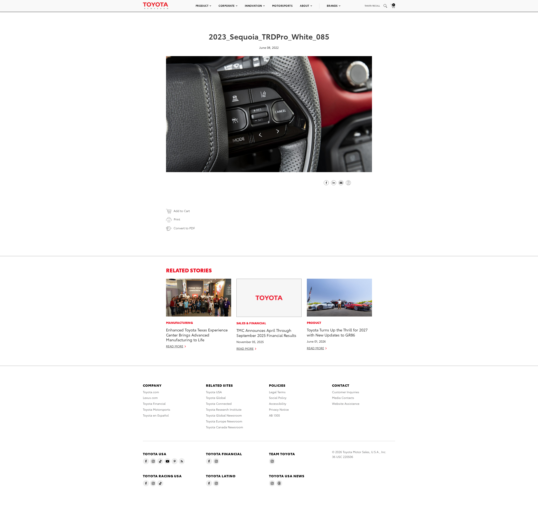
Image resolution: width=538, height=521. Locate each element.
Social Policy (277, 398)
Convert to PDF (184, 228)
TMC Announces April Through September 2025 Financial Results (266, 332)
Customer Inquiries (345, 392)
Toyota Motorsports (156, 409)
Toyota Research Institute (223, 409)
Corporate (227, 5)
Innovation (253, 5)
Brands (332, 5)
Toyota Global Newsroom (224, 415)
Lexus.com (150, 398)
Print (177, 219)
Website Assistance (345, 403)
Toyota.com (151, 392)
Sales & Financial (251, 323)
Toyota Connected (219, 403)
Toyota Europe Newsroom (224, 421)
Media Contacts (343, 398)
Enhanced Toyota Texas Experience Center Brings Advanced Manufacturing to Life (197, 334)
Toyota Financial (154, 403)
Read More (174, 346)
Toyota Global (216, 398)
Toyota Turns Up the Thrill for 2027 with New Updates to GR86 (337, 332)
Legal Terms (277, 392)
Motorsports (282, 5)
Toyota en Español (156, 415)
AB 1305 (274, 415)
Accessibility (277, 403)
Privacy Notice (279, 409)
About (304, 5)
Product (202, 5)
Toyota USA (214, 392)
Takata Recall (372, 5)
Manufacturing (179, 323)
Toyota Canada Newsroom (224, 427)
